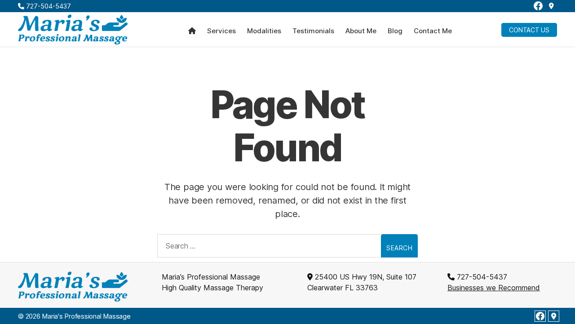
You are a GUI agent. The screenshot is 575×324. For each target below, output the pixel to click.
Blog (395, 31)
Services (221, 31)
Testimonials (313, 31)
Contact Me (433, 31)
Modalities (264, 31)
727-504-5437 (47, 6)
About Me (360, 31)
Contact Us (529, 30)
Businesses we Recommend (493, 287)
